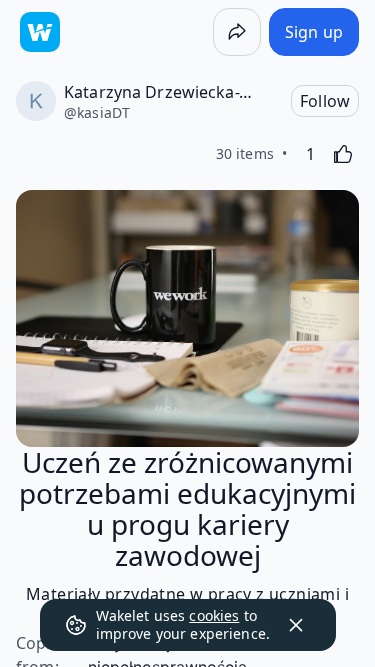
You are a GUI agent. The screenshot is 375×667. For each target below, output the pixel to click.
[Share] (237, 32)
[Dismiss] (296, 625)
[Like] (343, 154)
